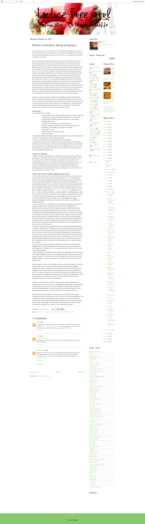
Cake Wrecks (92, 358)
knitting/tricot (93, 97)
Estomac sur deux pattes (96, 386)
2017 (107, 147)
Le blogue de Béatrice (95, 409)
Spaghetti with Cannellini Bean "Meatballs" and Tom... (111, 276)
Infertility (109, 306)
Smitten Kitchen (93, 469)
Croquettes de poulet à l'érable (110, 302)
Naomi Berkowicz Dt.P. (95, 436)
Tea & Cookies (93, 477)
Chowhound (92, 374)
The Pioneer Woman (95, 487)
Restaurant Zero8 (94, 462)
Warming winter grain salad (111, 268)
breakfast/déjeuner (94, 67)
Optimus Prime (41, 350)
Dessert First (92, 384)
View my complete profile (106, 44)
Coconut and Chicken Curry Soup (110, 283)
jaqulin (38, 322)
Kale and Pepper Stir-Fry (110, 325)
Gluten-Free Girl (93, 391)
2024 (107, 127)
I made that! (92, 396)
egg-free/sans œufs (94, 80)
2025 (107, 124)
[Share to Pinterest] (64, 309)
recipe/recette (93, 119)
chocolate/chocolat (94, 71)
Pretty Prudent (93, 456)
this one (69, 178)
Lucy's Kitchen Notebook (96, 424)
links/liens (92, 104)
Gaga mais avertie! (94, 389)
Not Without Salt (93, 446)
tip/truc (91, 142)
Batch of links (110, 252)
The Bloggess (92, 479)
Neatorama (92, 441)
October (109, 169)
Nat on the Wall (93, 439)
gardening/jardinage (94, 89)
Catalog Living (93, 366)
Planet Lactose (93, 454)
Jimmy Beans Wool (94, 404)
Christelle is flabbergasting (96, 376)
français (91, 87)
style (90, 140)
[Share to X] (60, 309)
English (38, 312)
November (110, 165)
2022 (107, 132)
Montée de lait (93, 434)
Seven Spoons (93, 467)
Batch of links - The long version (111, 232)
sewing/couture (93, 131)
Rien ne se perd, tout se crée (97, 464)
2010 (107, 339)
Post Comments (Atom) (43, 376)
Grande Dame (93, 394)
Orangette (92, 449)
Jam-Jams (109, 297)
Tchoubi (91, 474)
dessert (91, 75)
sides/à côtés (93, 133)
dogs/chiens (92, 78)
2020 (107, 138)
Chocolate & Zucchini (95, 371)
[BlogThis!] (58, 309)
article (36, 192)
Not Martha (92, 444)
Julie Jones (92, 406)
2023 (107, 130)
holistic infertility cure (42, 338)
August (109, 175)
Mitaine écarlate (93, 431)
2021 (107, 135)
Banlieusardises (93, 356)
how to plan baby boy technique (51, 326)
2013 (107, 158)
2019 (107, 141)
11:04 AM (39, 330)
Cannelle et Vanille (94, 363)
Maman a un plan (94, 426)
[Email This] (56, 309)
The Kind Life (92, 482)
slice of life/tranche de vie (68, 312)
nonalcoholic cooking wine (61, 190)
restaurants (92, 128)
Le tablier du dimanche (95, 411)
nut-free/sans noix (94, 110)
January (109, 329)
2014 (107, 155)
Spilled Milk (92, 472)
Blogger (76, 520)
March (109, 189)
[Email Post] (52, 309)
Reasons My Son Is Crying (96, 459)
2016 (107, 149)
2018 (107, 144)
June (108, 180)
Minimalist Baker (93, 429)
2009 (107, 342)
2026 (107, 121)
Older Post (81, 372)
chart (80, 190)
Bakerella (91, 353)
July (108, 178)
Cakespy (91, 361)
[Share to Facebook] (62, 309)
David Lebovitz (93, 381)
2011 (107, 336)
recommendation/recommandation (50, 312)
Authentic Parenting (94, 351)
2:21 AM (39, 344)
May (108, 183)
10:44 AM (39, 360)
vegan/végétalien (94, 145)
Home (58, 372)
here (79, 182)
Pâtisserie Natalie (94, 451)
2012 (107, 333)
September (110, 172)
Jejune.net (92, 401)
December (110, 160)
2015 (107, 152)
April (108, 186)
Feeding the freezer (109, 79)
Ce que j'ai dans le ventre (96, 368)
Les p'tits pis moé (94, 419)
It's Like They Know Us (95, 399)
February (109, 192)
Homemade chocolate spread (110, 310)
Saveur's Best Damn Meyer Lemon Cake (110, 247)
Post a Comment (39, 364)
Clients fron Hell (93, 379)
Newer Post (34, 372)
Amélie (103, 42)
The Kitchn (92, 484)
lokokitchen (92, 421)
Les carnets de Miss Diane (96, 416)
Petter (38, 336)
